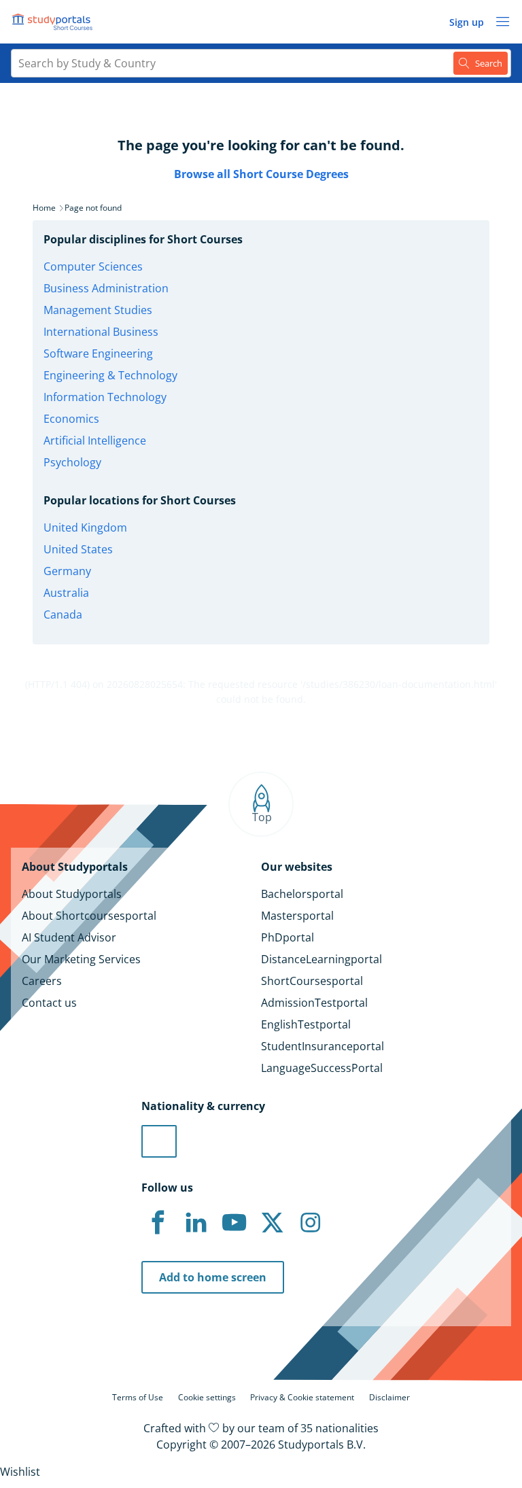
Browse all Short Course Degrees (261, 174)
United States (78, 549)
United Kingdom (85, 527)
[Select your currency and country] (159, 1141)
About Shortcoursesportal (89, 915)
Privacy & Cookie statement (302, 1397)
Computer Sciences (93, 266)
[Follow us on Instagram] (310, 1223)
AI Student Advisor (69, 937)
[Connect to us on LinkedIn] (195, 1223)
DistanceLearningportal (321, 959)
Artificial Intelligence (95, 440)
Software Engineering (98, 353)
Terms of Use (137, 1397)
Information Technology (105, 397)
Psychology (72, 462)
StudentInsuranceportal (322, 1046)
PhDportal (287, 937)
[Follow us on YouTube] (234, 1223)
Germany (67, 571)
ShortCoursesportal (312, 980)
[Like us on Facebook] (157, 1223)
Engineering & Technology (110, 375)
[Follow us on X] (272, 1223)
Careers (42, 980)
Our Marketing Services (81, 959)
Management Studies (98, 309)
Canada (63, 614)
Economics (71, 418)
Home (44, 207)
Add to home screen (212, 1277)
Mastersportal (297, 915)
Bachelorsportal (302, 893)
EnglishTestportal (306, 1024)
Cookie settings (207, 1397)
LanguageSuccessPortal (322, 1067)
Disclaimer (389, 1397)
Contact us (49, 1002)
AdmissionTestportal (314, 1002)
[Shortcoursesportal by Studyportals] (54, 22)
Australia (66, 592)
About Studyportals (72, 893)
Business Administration (106, 288)
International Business (101, 331)
